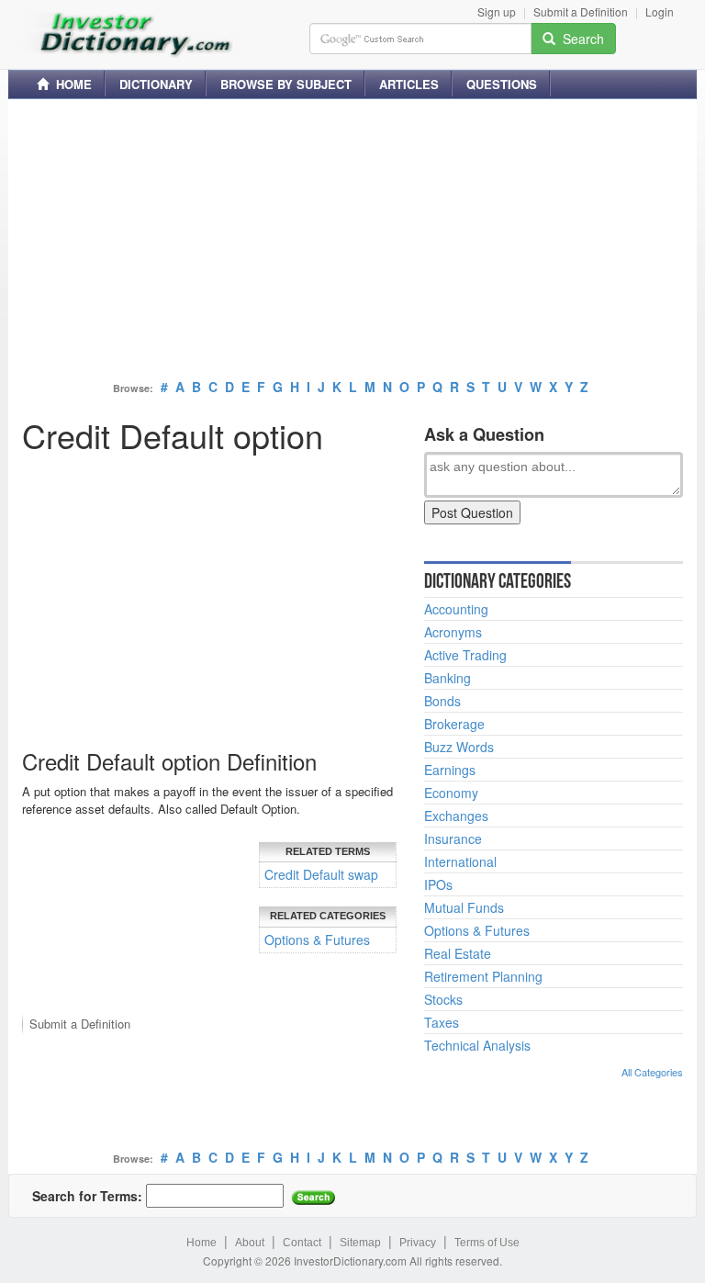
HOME (70, 84)
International (460, 861)
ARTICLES (409, 84)
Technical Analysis (477, 1045)
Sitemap (360, 1242)
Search (579, 38)
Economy (451, 792)
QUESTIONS (501, 84)
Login (659, 11)
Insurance (453, 838)
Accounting (456, 609)
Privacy (417, 1242)
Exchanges (456, 815)
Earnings (450, 769)
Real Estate (457, 953)
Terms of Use (487, 1242)
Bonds (442, 701)
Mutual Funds (464, 907)
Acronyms (453, 632)
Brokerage (454, 724)
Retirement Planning (483, 976)
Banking (447, 678)
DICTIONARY (156, 84)
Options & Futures (317, 939)
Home (201, 1242)
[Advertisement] (352, 241)
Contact (302, 1242)
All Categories (652, 1071)
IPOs (438, 884)
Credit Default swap (321, 874)
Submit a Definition (580, 11)
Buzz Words (459, 746)
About (249, 1242)
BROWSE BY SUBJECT (286, 84)
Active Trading (465, 655)
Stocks (443, 999)
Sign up (496, 11)
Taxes (441, 1022)
